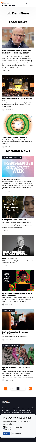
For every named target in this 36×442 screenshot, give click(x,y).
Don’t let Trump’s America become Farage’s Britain (15, 333)
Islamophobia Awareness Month (14, 220)
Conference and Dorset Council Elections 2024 (17, 99)
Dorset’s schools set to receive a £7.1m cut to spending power (16, 52)
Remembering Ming (9, 258)
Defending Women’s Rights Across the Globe (16, 368)
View (18, 93)
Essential (8, 427)
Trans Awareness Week (11, 179)
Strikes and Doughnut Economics (14, 137)
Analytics (19, 427)
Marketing (8, 429)
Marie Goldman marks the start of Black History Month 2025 (17, 294)
